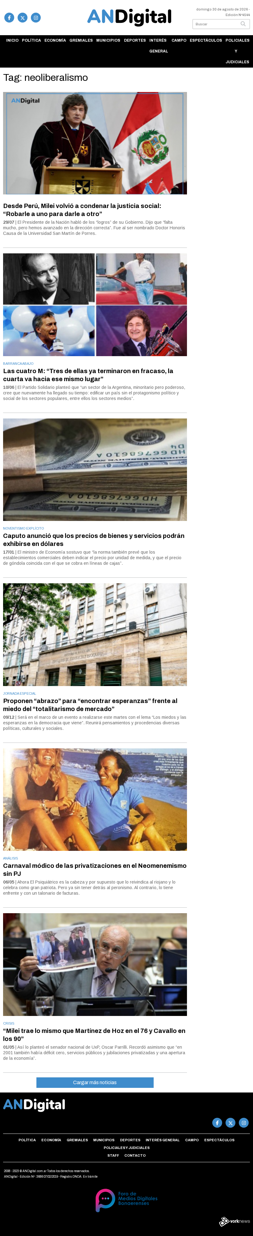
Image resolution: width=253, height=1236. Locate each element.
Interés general (158, 45)
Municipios (108, 40)
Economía (55, 40)
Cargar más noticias (95, 1082)
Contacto (135, 1155)
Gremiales (81, 40)
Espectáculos (206, 40)
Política (31, 40)
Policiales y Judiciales (238, 51)
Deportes (135, 40)
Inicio (12, 40)
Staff (113, 1155)
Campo (179, 40)
